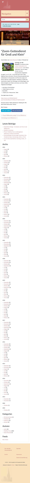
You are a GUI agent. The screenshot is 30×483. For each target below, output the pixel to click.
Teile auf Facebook (17, 110)
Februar (6, 156)
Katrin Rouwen (13, 60)
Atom (6, 439)
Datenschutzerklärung (21, 457)
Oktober (6, 162)
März (5, 191)
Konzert (6, 422)
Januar (5, 172)
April (5, 154)
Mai (5, 152)
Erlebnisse (6, 420)
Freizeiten (6, 418)
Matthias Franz (7, 430)
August (5, 149)
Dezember (6, 160)
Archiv (9, 42)
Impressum (19, 454)
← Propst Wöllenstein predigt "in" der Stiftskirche (13, 115)
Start (4, 42)
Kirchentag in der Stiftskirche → (9, 118)
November (6, 179)
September (6, 182)
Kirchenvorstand (8, 417)
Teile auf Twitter (6, 110)
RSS (3, 439)
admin (5, 429)
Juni (5, 151)
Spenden (18, 448)
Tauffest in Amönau (8, 130)
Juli (5, 186)
